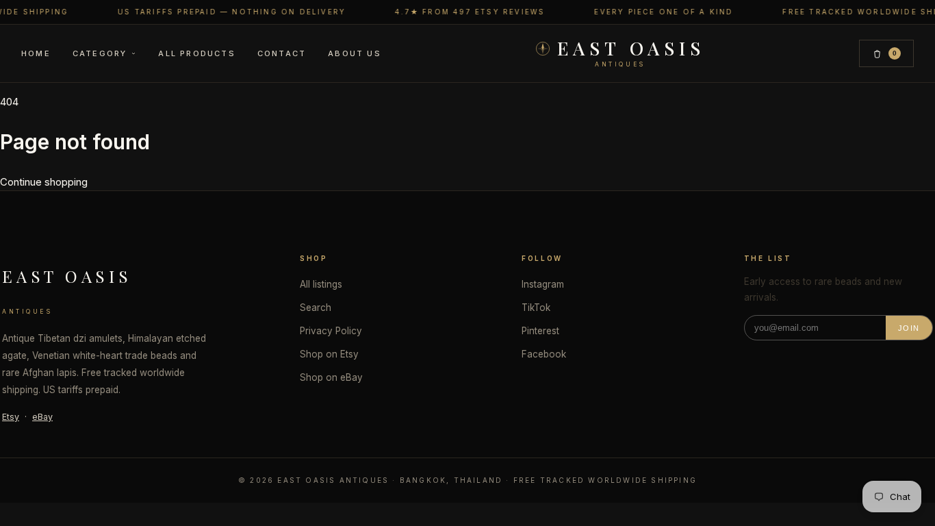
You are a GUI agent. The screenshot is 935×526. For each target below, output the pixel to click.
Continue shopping (44, 181)
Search (315, 307)
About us (354, 53)
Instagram (543, 284)
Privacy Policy (331, 330)
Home (36, 53)
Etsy (10, 417)
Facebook (544, 354)
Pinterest (540, 330)
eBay (42, 417)
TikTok (536, 307)
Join (909, 328)
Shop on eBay (331, 377)
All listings (321, 284)
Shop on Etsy (329, 354)
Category (100, 53)
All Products (196, 53)
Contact (281, 53)
